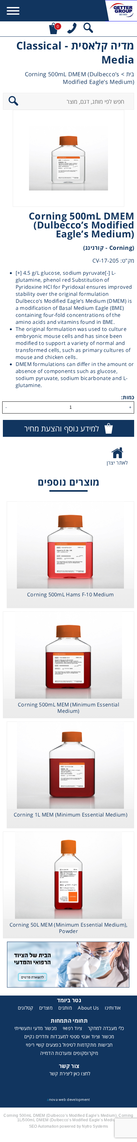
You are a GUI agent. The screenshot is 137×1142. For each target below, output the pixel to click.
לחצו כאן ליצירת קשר (69, 1073)
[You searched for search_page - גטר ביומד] (88, 29)
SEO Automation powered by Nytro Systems (68, 1126)
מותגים (65, 1007)
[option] (68, 158)
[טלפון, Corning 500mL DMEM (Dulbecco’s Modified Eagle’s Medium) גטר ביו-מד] (71, 29)
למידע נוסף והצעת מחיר (61, 428)
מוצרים (46, 1007)
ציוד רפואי (72, 1028)
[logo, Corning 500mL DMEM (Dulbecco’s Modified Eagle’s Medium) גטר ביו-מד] (121, 10)
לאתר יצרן (117, 462)
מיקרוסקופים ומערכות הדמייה (69, 1053)
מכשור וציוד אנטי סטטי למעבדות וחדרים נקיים (69, 1036)
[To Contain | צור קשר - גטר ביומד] (69, 965)
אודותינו (112, 1007)
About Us (88, 1007)
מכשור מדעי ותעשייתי (35, 1028)
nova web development (68, 1099)
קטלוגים (25, 1007)
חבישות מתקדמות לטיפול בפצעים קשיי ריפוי (69, 1044)
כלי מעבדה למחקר (106, 1028)
